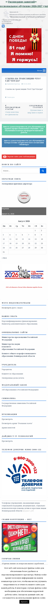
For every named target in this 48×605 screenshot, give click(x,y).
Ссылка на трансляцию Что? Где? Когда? (24, 89)
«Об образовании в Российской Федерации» (20, 390)
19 (16, 243)
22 (36, 243)
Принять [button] (24, 602)
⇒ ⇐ (17, 1)
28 (29, 248)
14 (29, 239)
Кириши (5, 208)
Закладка (11, 97)
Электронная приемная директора (17, 184)
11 (10, 239)
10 (4, 239)
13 (23, 239)
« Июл (4, 258)
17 (4, 243)
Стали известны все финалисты (12, 110)
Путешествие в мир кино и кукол (35, 109)
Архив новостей (8, 428)
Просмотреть (7, 419)
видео (20, 308)
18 (10, 243)
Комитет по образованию (12, 374)
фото (14, 308)
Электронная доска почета (13, 378)
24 (4, 248)
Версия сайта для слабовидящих (21, 156)
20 (23, 243)
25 (10, 248)
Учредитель (7, 369)
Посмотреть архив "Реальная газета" (17, 423)
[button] (39, 70)
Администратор (13, 84)
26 (16, 248)
